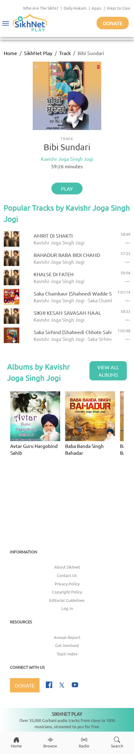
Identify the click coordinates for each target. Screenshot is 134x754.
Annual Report (67, 637)
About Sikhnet (67, 567)
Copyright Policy (67, 591)
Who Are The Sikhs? (40, 8)
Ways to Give (118, 8)
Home (10, 53)
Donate (112, 23)
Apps (96, 8)
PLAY (67, 188)
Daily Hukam (75, 8)
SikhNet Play (38, 53)
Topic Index (67, 653)
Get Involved (67, 645)
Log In (67, 608)
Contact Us (67, 575)
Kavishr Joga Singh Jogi (67, 159)
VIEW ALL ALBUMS (108, 371)
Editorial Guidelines (67, 600)
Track (65, 53)
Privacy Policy (67, 583)
